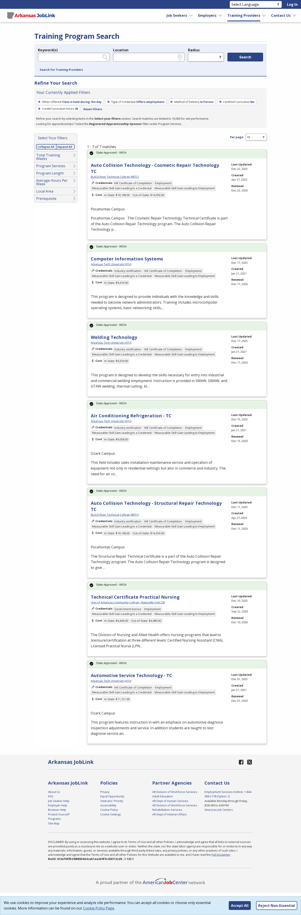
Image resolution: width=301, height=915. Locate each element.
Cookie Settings (110, 814)
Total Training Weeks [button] (48, 157)
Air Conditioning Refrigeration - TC (131, 416)
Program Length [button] (50, 173)
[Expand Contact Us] (294, 15)
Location (120, 50)
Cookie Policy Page (98, 908)
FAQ (50, 796)
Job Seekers (177, 15)
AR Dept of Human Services (170, 801)
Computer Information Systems (127, 259)
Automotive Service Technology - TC (131, 675)
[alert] (177, 154)
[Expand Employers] (220, 15)
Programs (54, 819)
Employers (207, 15)
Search (245, 57)
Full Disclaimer (221, 855)
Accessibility (108, 805)
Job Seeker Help (58, 801)
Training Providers (243, 15)
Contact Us (281, 15)
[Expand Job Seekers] (191, 15)
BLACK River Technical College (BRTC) (115, 177)
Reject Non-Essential (276, 905)
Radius (194, 50)
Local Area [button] (44, 191)
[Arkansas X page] (249, 762)
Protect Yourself (58, 814)
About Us (54, 792)
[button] (61, 69)
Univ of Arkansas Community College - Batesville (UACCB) (128, 602)
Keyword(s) (48, 50)
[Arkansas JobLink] (31, 15)
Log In (292, 4)
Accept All (240, 905)
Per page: (237, 137)
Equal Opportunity (112, 796)
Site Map (53, 823)
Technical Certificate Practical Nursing (135, 597)
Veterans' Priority (111, 801)
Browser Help (57, 810)
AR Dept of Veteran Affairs (169, 814)
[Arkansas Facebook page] (241, 762)
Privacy (104, 792)
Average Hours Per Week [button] (52, 182)
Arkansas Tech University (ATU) (111, 264)
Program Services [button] (50, 165)
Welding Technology (114, 337)
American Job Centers (218, 810)
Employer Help (57, 805)
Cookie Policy (109, 810)
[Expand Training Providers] (264, 15)
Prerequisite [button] (46, 198)
